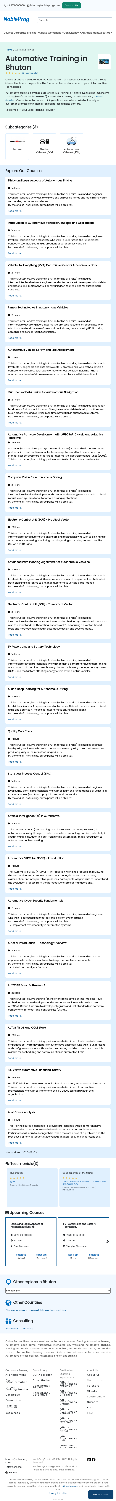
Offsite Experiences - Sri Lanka (69, 1393)
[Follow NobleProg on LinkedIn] (89, 1459)
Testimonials (96, 1396)
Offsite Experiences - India (69, 1438)
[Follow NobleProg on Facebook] (93, 1459)
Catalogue (12, 1395)
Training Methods (11, 1406)
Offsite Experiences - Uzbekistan (69, 1411)
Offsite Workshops (50, 32)
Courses (8, 32)
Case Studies (42, 1380)
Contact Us (71, 5)
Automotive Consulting (18, 1328)
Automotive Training (24, 50)
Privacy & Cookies (58, 1493)
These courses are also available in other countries (35, 1310)
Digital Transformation (16, 1381)
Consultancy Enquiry (41, 1387)
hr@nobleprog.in (69, 1486)
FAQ (90, 1407)
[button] (107, 1241)
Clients (92, 1391)
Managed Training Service (16, 1388)
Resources (12, 1413)
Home (9, 50)
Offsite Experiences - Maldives (69, 1383)
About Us (105, 32)
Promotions (13, 1400)
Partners (93, 1385)
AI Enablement (90, 32)
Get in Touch (100, 1494)
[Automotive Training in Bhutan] (19, 19)
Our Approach (43, 1375)
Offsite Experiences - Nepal (69, 1429)
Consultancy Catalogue (41, 1394)
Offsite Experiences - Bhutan (69, 1402)
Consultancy (71, 32)
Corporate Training (25, 32)
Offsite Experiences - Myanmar (69, 1420)
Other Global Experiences (69, 1446)
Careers (92, 1402)
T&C (90, 1413)
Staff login (58, 1499)
